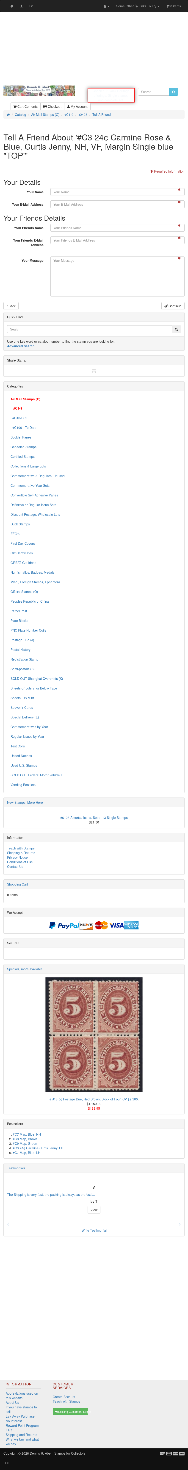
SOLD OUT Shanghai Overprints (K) (37, 676)
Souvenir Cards (22, 705)
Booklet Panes (21, 435)
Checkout (54, 104)
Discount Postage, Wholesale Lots (35, 512)
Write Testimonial (94, 1228)
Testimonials (16, 1165)
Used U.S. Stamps (24, 763)
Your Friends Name (29, 225)
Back (12, 303)
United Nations (21, 753)
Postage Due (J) (22, 637)
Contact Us (15, 864)
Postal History (20, 647)
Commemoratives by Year (29, 724)
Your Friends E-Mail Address (28, 240)
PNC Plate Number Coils (28, 628)
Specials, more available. (25, 966)
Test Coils (18, 743)
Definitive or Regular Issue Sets (33, 502)
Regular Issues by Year (27, 734)
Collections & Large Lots (28, 464)
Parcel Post (19, 608)
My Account (79, 104)
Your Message (33, 258)
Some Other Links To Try (136, 6)
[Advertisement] (94, 49)
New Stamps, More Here (25, 800)
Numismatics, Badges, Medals (32, 570)
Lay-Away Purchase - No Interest (21, 1416)
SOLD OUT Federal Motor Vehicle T (37, 772)
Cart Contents (27, 104)
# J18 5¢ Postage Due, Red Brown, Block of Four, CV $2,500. (94, 1096)
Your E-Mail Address (28, 202)
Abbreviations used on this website (22, 1393)
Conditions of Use (20, 859)
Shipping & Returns (21, 850)
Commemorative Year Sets (30, 483)
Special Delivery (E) (25, 714)
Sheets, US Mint (22, 695)
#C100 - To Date (23, 425)
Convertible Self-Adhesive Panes (34, 492)
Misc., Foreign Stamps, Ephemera (35, 579)
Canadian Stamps (23, 444)
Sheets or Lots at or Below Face (34, 686)
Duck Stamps (20, 521)
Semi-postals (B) (23, 666)
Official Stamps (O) (24, 589)
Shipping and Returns (21, 1432)
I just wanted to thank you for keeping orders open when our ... (52, 1192)
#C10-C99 (19, 415)
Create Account (64, 1394)
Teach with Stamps (21, 845)
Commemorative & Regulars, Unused (38, 473)
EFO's (15, 531)
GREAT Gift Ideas (23, 560)
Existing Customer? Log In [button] (73, 1409)
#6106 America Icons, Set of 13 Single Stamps (94, 815)
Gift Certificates (22, 550)
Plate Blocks (19, 618)
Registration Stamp (24, 657)
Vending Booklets (23, 782)
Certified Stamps (23, 454)
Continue (175, 303)
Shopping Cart (17, 882)
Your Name (35, 189)
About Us (12, 1400)
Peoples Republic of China (30, 599)
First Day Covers (23, 541)
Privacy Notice (17, 855)
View (94, 1207)
